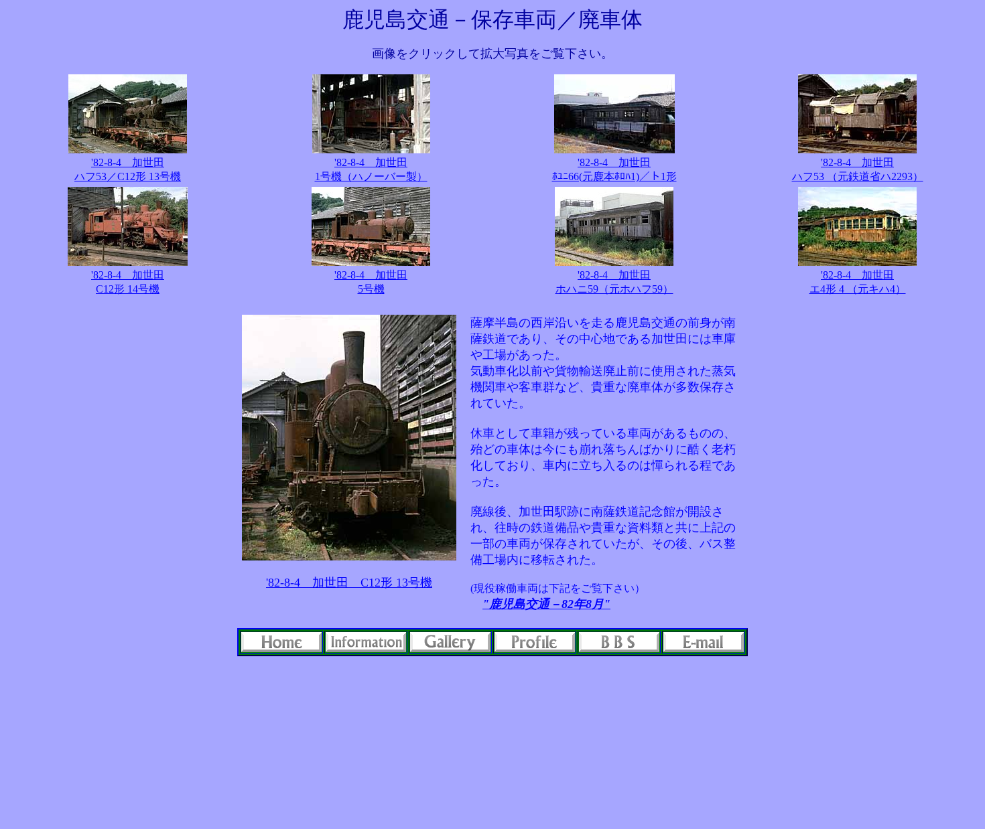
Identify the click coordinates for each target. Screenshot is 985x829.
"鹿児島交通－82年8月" (546, 604)
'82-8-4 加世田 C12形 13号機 (349, 582)
